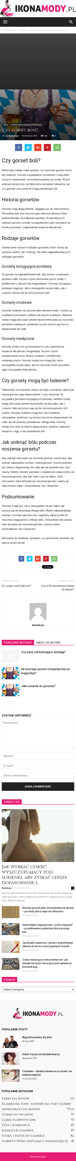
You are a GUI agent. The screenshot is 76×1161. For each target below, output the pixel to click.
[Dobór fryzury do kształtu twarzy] (10, 1058)
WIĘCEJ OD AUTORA (48, 642)
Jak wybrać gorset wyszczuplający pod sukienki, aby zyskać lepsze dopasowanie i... (34, 875)
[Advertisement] (38, 61)
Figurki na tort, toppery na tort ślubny (36, 1104)
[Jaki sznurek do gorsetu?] (10, 690)
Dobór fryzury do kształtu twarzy (41, 1054)
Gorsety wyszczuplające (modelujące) (26, 124)
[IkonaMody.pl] (38, 8)
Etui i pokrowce (16, 1125)
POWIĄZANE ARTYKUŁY (18, 642)
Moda (6, 124)
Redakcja (14, 135)
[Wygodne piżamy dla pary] (10, 1041)
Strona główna (9, 30)
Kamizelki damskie (18, 1130)
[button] (71, 22)
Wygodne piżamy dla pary (37, 1037)
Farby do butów (15, 1098)
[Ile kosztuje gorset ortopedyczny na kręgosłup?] (10, 673)
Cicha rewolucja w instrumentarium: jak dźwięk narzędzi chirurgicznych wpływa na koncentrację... (47, 963)
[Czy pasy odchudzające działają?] (10, 656)
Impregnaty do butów (21, 1109)
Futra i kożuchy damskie (23, 1136)
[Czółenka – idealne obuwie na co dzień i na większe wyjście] (10, 1075)
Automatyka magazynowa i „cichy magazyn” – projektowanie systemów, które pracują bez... (47, 928)
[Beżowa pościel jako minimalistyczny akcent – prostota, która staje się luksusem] (10, 912)
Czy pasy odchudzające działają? (43, 652)
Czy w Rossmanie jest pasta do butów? (57, 587)
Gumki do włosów (17, 1114)
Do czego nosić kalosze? (16, 585)
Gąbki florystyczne (19, 1120)
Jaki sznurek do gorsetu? (38, 686)
